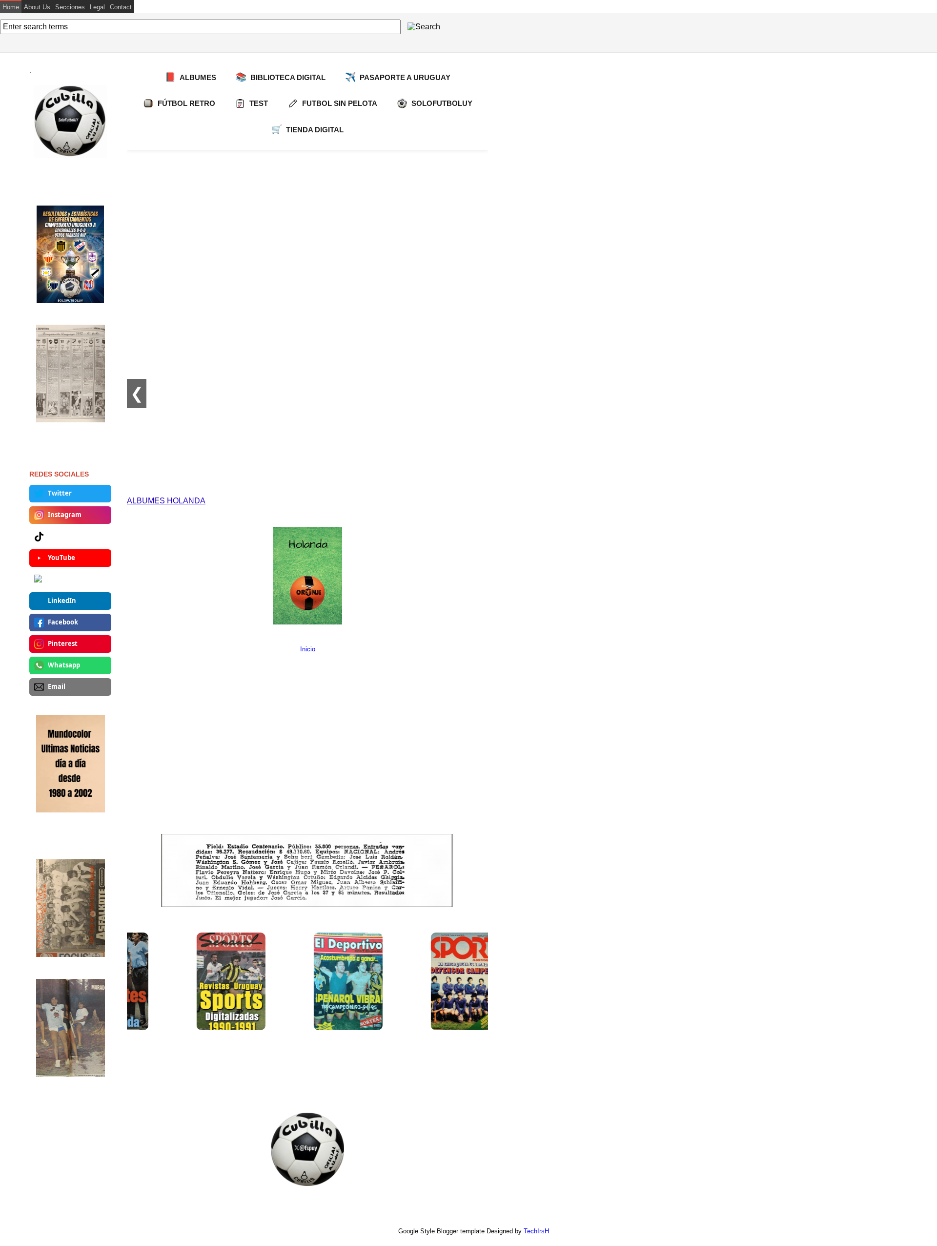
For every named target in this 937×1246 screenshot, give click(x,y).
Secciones (70, 7)
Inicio (307, 649)
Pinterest (63, 643)
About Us (37, 7)
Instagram (64, 514)
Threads (61, 579)
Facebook (63, 622)
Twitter (60, 493)
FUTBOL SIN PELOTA (339, 103)
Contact (121, 7)
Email (56, 686)
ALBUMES (190, 77)
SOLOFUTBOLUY (441, 103)
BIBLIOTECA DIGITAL (281, 77)
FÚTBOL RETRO (186, 103)
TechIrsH (536, 1231)
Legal (97, 7)
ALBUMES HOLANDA (166, 501)
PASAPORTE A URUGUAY (397, 77)
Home (10, 7)
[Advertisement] (307, 223)
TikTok (58, 536)
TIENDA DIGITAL (307, 129)
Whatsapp (64, 665)
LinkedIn (62, 600)
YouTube (61, 557)
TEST (258, 103)
